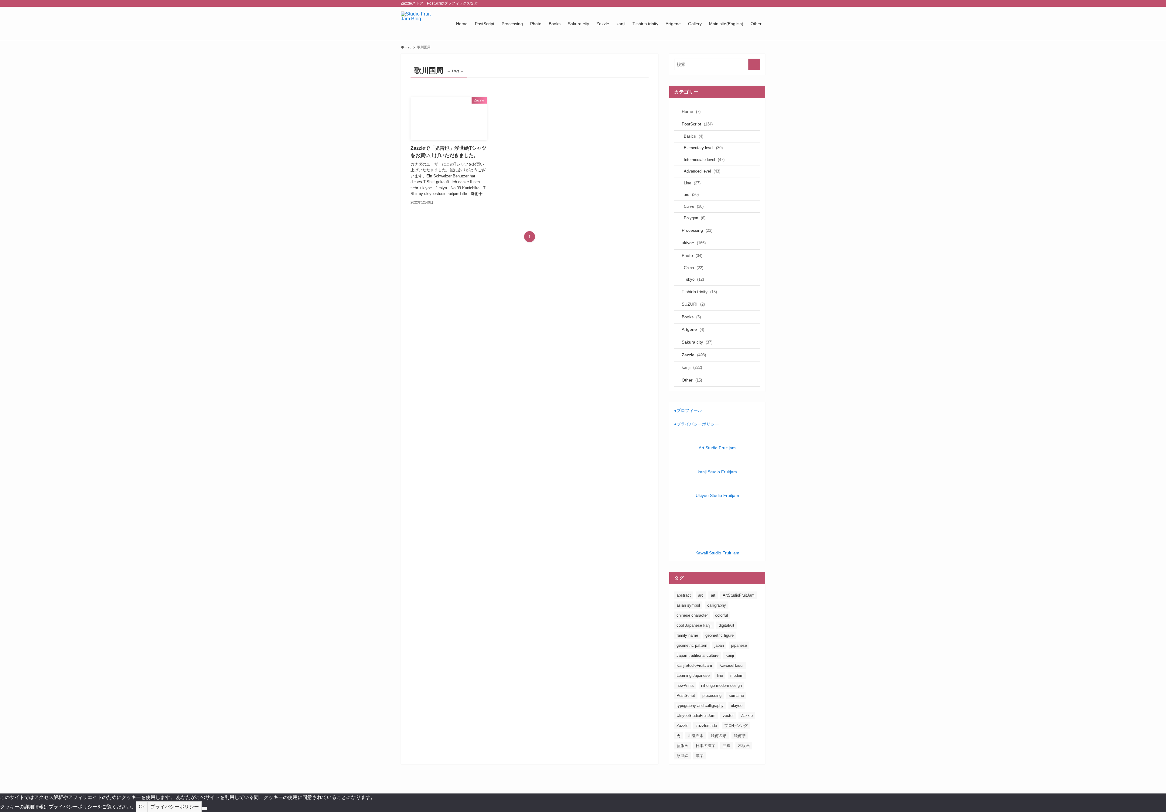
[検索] (761, 3)
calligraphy (716, 605)
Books (691, 316)
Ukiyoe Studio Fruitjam (717, 495)
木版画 (744, 745)
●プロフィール (688, 410)
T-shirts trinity (699, 291)
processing (711, 695)
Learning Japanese (693, 675)
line (720, 675)
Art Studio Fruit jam (717, 447)
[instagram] (738, 3)
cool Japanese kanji (694, 625)
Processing (697, 230)
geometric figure (719, 635)
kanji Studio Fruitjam (717, 471)
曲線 (727, 745)
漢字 (700, 755)
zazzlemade (706, 725)
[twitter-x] (730, 3)
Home (691, 111)
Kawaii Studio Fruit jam (717, 552)
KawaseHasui (731, 665)
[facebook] (722, 3)
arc (691, 194)
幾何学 (740, 735)
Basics (693, 136)
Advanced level (702, 171)
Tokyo (694, 279)
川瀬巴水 (696, 735)
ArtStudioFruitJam (739, 595)
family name (687, 635)
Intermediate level (704, 159)
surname (736, 695)
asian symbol (688, 605)
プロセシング (736, 725)
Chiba (693, 268)
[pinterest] (745, 3)
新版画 (682, 745)
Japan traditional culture (697, 655)
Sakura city (697, 342)
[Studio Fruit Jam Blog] (420, 24)
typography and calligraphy (700, 705)
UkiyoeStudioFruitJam (696, 715)
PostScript (697, 124)
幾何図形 (719, 735)
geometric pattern (692, 645)
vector (728, 715)
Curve (694, 206)
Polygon (694, 218)
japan (719, 645)
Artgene (693, 329)
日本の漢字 (705, 745)
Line (692, 183)
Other (692, 380)
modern (736, 675)
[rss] (753, 3)
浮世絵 (682, 755)
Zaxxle (747, 715)
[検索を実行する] (754, 64)
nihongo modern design (721, 685)
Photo (692, 255)
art (713, 595)
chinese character (692, 615)
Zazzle (694, 354)
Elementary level (703, 148)
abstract (684, 595)
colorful (721, 615)
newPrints (685, 685)
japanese (739, 645)
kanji (692, 367)
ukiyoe (694, 242)
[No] (204, 808)
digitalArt (726, 625)
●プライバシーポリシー (696, 424)
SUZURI (693, 304)
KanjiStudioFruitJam (694, 665)
